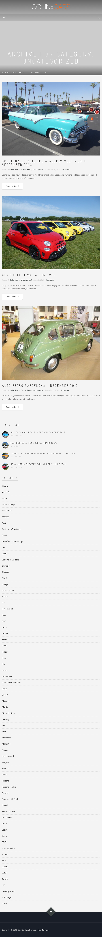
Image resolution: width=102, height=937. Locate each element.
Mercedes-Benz (9, 713)
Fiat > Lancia (7, 609)
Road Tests (7, 817)
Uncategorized (38, 170)
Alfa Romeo (7, 510)
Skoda (4, 860)
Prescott (5, 793)
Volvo (4, 903)
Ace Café (6, 492)
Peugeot (5, 762)
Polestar (5, 768)
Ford (4, 615)
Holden (5, 627)
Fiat (3, 602)
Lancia (5, 670)
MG (3, 725)
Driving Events (8, 590)
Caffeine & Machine (10, 559)
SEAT (4, 842)
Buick (4, 547)
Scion (4, 836)
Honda (5, 633)
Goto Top (51, 912)
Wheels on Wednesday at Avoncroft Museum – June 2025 (43, 453)
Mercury (5, 719)
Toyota (5, 879)
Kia (3, 664)
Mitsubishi (6, 737)
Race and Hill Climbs (10, 799)
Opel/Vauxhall (8, 756)
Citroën (5, 578)
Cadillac (5, 553)
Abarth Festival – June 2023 (30, 275)
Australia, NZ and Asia (11, 529)
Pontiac (5, 774)
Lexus (4, 688)
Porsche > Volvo (9, 787)
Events (23, 170)
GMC (4, 621)
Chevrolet (6, 566)
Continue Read (12, 186)
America (5, 516)
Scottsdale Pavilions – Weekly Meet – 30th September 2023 (44, 163)
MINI (4, 731)
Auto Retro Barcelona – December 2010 (40, 385)
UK (3, 885)
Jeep (4, 658)
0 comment (66, 170)
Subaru (5, 866)
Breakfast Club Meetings (12, 541)
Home (22, 72)
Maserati (6, 701)
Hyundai (5, 639)
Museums (6, 744)
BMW (4, 535)
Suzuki (4, 872)
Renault (5, 805)
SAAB (4, 823)
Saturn (5, 830)
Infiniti (4, 645)
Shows (29, 170)
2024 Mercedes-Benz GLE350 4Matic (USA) (34, 443)
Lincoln (5, 695)
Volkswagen (7, 897)
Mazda (5, 707)
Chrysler (5, 572)
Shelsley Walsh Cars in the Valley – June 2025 (38, 432)
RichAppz (45, 930)
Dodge (5, 584)
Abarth (5, 486)
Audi (4, 523)
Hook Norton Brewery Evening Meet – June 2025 (38, 464)
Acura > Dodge (8, 504)
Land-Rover (7, 676)
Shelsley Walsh (8, 848)
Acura (4, 498)
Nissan (5, 750)
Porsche (5, 781)
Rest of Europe (8, 811)
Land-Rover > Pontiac (11, 682)
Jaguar (4, 652)
